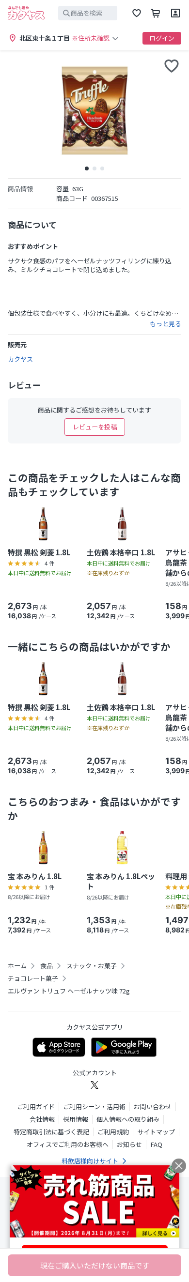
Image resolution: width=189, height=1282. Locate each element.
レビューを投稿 (95, 426)
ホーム (17, 966)
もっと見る (165, 324)
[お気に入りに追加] (171, 65)
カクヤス (20, 359)
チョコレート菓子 (33, 978)
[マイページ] (175, 13)
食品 (46, 966)
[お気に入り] (136, 13)
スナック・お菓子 (91, 966)
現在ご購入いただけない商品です (94, 1265)
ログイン (161, 38)
